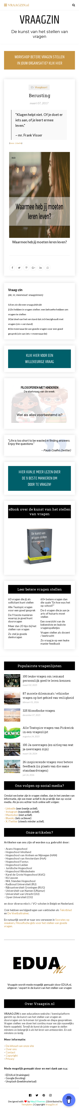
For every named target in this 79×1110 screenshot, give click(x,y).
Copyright (12, 1055)
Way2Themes (38, 1101)
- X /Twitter (11, 821)
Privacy (10, 1058)
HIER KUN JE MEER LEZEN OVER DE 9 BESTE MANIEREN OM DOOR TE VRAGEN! (39, 478)
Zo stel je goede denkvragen (17, 635)
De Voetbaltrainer (18, 913)
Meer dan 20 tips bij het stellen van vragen (22, 627)
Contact (10, 1052)
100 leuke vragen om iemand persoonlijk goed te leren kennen (47, 678)
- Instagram (11, 811)
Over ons (11, 1049)
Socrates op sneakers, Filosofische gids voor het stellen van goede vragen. (36, 923)
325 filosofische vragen (39, 711)
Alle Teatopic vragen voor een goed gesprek (21, 608)
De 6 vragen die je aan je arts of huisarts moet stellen (55, 613)
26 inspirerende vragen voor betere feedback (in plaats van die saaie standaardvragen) (48, 766)
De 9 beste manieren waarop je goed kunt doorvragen (20, 618)
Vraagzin (40, 20)
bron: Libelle (16, 143)
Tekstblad (66, 910)
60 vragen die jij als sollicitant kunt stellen (21, 601)
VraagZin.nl (51, 1104)
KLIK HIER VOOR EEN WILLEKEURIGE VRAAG (39, 359)
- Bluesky (9, 818)
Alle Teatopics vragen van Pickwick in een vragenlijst (48, 730)
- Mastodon (11, 815)
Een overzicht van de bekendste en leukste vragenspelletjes (53, 624)
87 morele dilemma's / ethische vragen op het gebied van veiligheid (48, 696)
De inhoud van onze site (20, 1046)
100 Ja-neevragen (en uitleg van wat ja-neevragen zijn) (48, 747)
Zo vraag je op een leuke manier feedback (55, 642)
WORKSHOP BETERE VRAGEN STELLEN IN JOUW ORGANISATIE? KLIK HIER (39, 60)
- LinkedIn (10, 808)
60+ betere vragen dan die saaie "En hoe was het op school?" (55, 602)
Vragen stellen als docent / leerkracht (55, 634)
